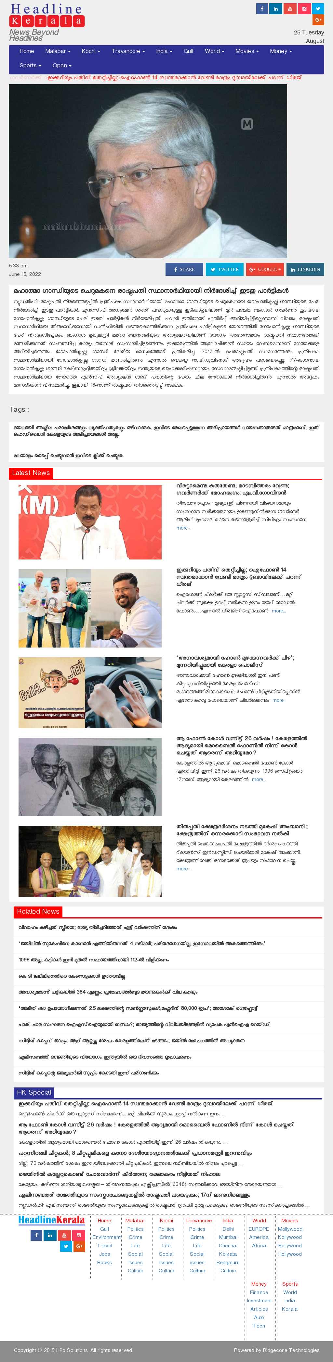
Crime (135, 1238)
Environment (106, 1238)
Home (27, 52)
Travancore (126, 52)
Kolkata (228, 1255)
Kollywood (289, 1238)
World (213, 52)
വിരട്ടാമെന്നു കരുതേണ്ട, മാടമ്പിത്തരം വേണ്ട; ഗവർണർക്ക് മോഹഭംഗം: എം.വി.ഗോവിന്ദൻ (232, 490)
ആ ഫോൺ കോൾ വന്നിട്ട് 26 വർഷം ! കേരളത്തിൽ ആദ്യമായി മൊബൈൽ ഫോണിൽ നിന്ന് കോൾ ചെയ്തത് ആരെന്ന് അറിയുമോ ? (241, 747)
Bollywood (289, 1247)
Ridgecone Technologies (291, 1351)
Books (104, 1263)
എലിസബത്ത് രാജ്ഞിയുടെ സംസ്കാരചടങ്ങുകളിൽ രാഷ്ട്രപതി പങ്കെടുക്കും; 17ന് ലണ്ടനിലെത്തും (134, 1196)
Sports (29, 67)
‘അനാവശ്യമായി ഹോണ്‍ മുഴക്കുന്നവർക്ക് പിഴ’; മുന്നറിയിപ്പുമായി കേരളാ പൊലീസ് (235, 662)
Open (60, 67)
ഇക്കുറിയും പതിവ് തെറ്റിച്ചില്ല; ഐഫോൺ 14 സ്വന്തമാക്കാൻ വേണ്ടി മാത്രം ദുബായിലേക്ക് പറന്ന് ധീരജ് (136, 79)
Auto (259, 1318)
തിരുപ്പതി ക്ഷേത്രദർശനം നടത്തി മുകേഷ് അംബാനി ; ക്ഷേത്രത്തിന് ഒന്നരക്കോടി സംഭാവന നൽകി (242, 831)
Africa (259, 1247)
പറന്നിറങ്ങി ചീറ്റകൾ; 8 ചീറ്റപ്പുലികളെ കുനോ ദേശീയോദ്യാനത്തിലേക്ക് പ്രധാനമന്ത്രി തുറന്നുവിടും (135, 1154)
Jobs (104, 1255)
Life (135, 1247)
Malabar (56, 52)
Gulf (188, 52)
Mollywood (290, 1230)
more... (277, 612)
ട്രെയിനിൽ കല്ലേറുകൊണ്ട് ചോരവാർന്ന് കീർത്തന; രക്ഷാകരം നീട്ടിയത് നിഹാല (119, 1175)
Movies (245, 52)
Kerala (290, 1310)
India (162, 52)
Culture (135, 1272)
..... (223, 1115)
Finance (259, 1293)
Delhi (227, 1230)
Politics (135, 1230)
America (259, 1238)
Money (279, 52)
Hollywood (289, 1255)
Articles (259, 1310)
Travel (104, 1247)
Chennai (228, 1247)
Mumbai (228, 1238)
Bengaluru (227, 1263)
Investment (259, 1301)
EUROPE (258, 1230)
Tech (259, 1327)
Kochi (89, 52)
